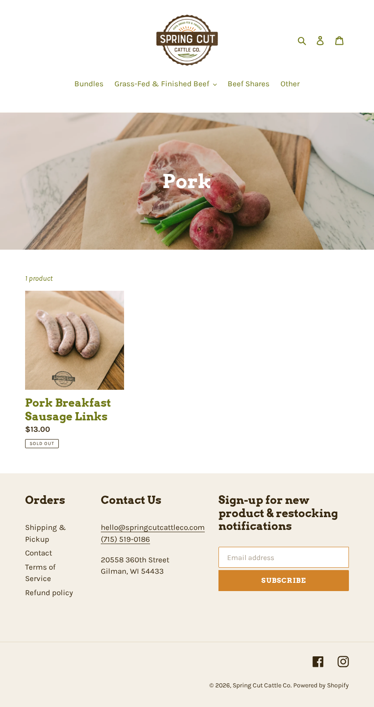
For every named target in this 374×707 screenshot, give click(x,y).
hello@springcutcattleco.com (153, 527)
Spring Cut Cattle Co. (263, 685)
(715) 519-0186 (125, 539)
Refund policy (49, 592)
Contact (38, 552)
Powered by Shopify (321, 685)
